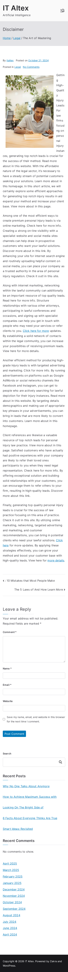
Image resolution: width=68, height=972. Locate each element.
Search (7, 753)
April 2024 (10, 934)
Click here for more (36, 331)
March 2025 (11, 870)
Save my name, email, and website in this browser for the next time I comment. (36, 719)
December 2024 (14, 889)
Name (7, 668)
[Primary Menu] (62, 10)
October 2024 (12, 902)
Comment (10, 632)
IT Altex (16, 8)
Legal (17, 66)
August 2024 (11, 915)
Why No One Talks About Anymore (26, 786)
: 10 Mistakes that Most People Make (30, 580)
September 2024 (14, 908)
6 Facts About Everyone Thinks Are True (30, 818)
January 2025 (12, 883)
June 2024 (10, 928)
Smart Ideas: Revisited (18, 829)
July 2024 (9, 921)
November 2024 (14, 896)
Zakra (53, 961)
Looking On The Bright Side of (23, 807)
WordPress (9, 965)
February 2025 (12, 876)
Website (8, 701)
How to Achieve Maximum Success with (30, 796)
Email (7, 684)
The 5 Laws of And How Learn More (38, 589)
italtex (10, 60)
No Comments (31, 66)
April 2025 (10, 863)
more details (55, 560)
